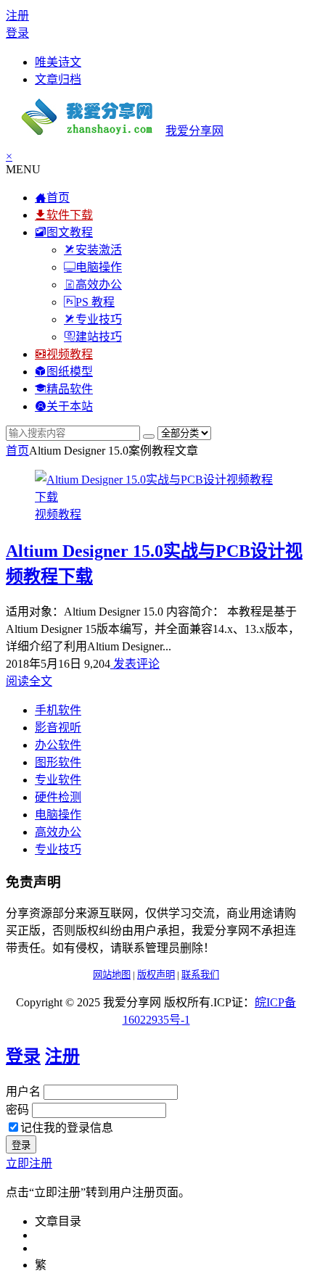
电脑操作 (58, 814)
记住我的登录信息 (66, 1128)
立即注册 (29, 1163)
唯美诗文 (58, 62)
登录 (17, 33)
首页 (17, 450)
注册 (17, 15)
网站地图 (112, 974)
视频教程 (58, 514)
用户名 (23, 1091)
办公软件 (58, 745)
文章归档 (58, 79)
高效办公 (58, 832)
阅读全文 (29, 681)
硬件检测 (58, 797)
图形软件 (58, 762)
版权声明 (156, 974)
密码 (17, 1109)
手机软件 (58, 710)
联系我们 (200, 974)
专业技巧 (58, 849)
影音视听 (58, 727)
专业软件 (58, 780)
